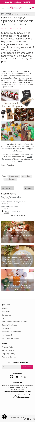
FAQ (3, 318)
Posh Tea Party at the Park (11, 197)
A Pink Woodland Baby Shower (13, 202)
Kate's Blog (6, 328)
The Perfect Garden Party (11, 211)
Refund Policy (8, 350)
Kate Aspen (6, 149)
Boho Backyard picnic (9, 207)
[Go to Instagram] (11, 377)
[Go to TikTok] (21, 377)
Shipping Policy (8, 354)
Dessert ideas (14, 176)
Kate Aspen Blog (10, 13)
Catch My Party (17, 161)
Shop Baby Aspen (23, 397)
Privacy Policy (8, 347)
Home (2, 13)
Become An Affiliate (10, 338)
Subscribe (27, 367)
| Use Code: (17, 2)
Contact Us (6, 315)
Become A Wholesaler (11, 332)
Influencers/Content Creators (14, 322)
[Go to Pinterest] (25, 377)
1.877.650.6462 (19, 389)
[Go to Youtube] (17, 377)
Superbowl (26, 176)
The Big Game (10, 179)
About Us (6, 312)
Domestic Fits (9, 146)
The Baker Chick (26, 155)
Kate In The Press (9, 325)
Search (5, 308)
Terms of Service (9, 357)
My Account (7, 335)
